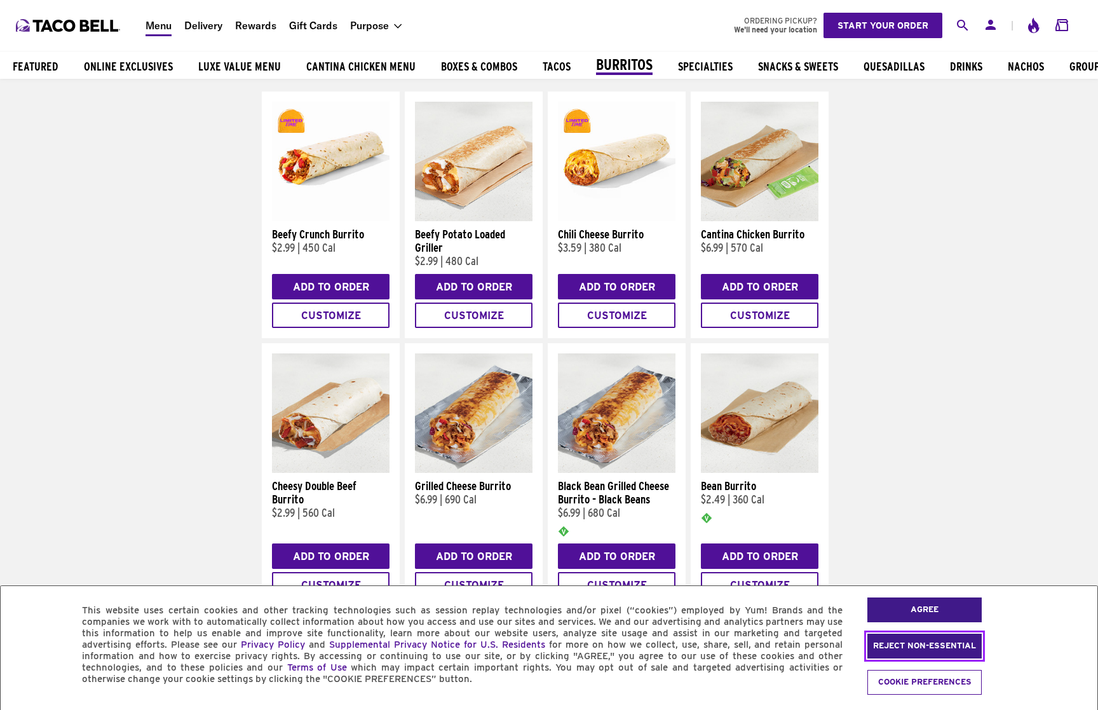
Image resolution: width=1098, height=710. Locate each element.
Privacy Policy (273, 644)
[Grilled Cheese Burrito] (473, 470)
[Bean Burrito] (759, 470)
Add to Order (331, 287)
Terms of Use (317, 667)
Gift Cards (313, 25)
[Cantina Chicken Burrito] (759, 218)
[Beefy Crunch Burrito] (331, 218)
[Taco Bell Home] (69, 25)
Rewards (255, 25)
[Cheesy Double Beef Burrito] (331, 470)
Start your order (882, 25)
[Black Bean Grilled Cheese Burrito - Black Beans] (616, 470)
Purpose (369, 25)
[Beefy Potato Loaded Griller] (473, 218)
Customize (331, 316)
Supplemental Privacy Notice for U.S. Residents (437, 644)
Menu (159, 25)
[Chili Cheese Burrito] (616, 218)
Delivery (203, 25)
